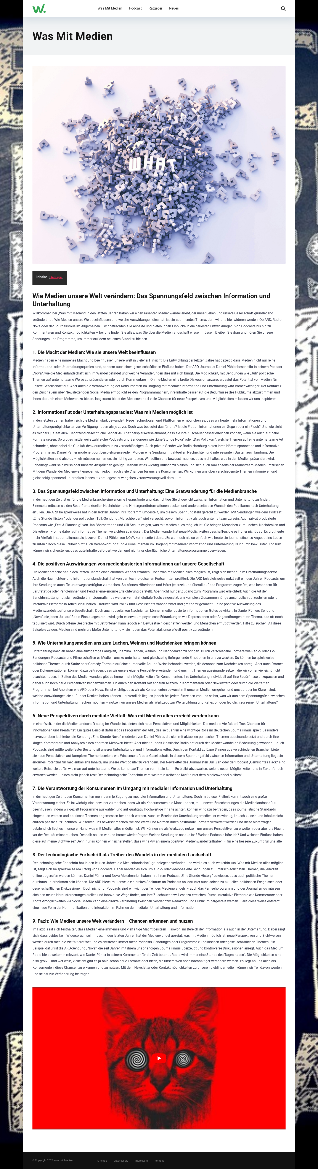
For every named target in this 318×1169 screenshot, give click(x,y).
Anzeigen (56, 277)
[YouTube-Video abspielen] (159, 1058)
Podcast (135, 8)
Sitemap (102, 1160)
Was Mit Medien (110, 8)
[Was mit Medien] (39, 7)
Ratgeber (155, 8)
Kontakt (159, 1160)
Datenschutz (121, 1160)
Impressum (141, 1160)
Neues (174, 8)
